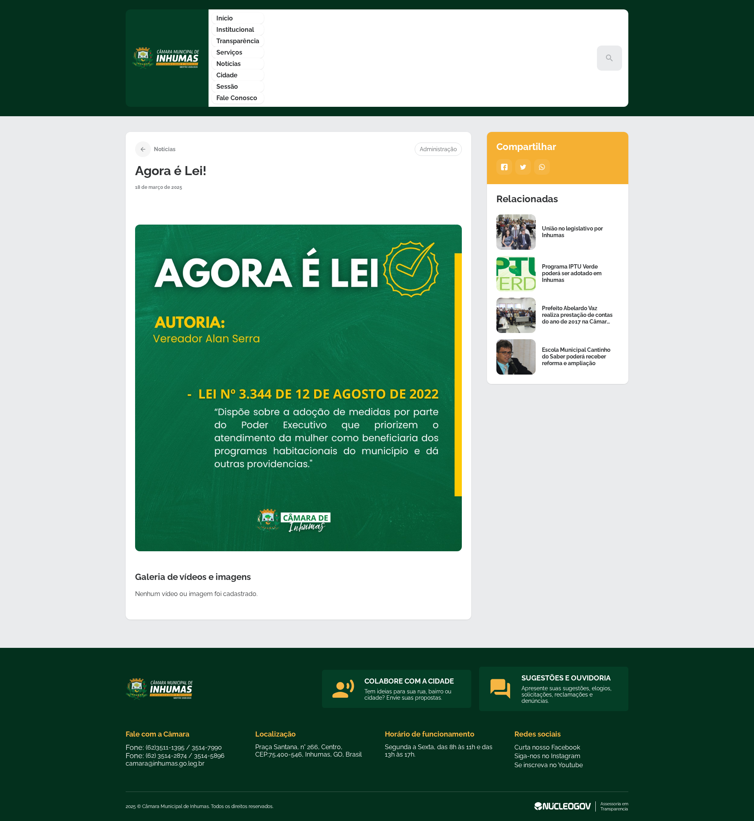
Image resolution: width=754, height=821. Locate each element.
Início (224, 18)
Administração (438, 149)
